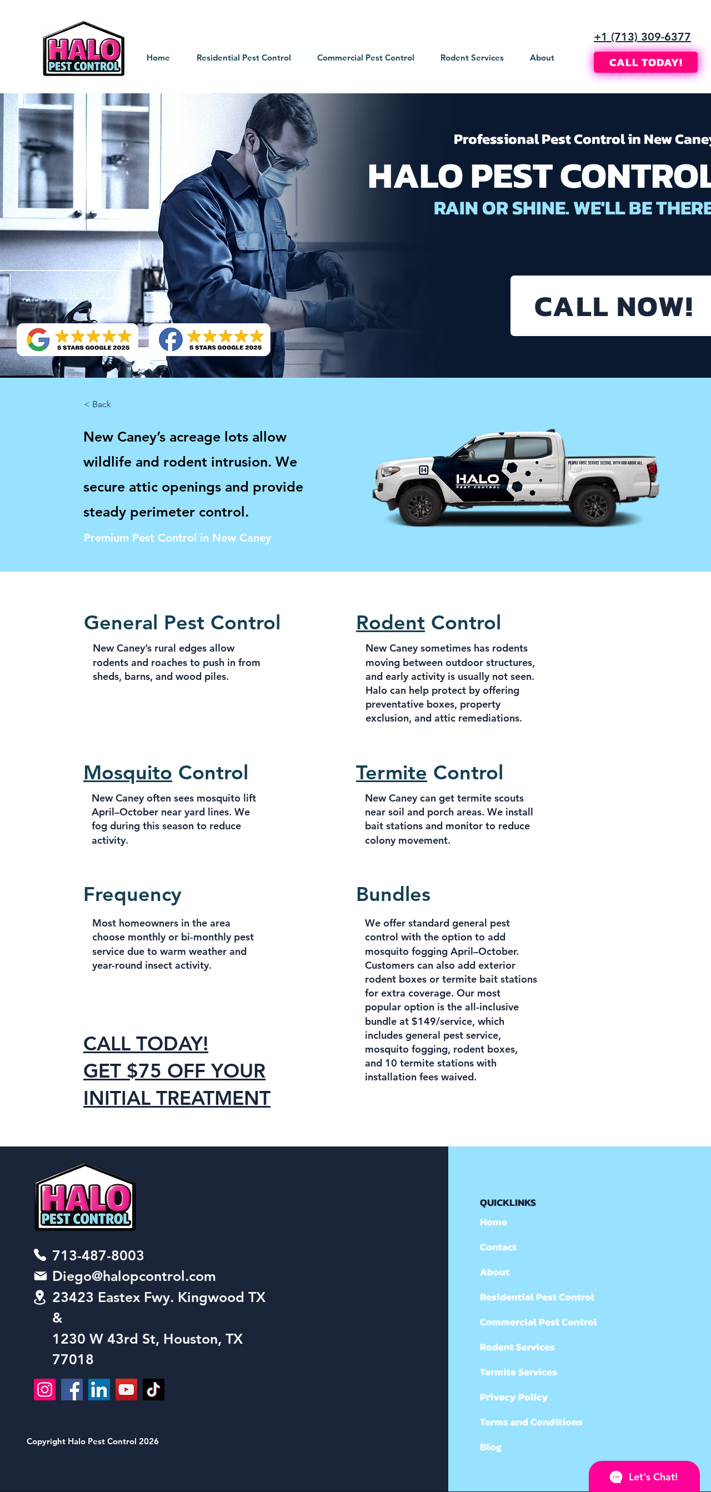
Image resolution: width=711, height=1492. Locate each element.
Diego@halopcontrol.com (134, 1276)
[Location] (40, 1297)
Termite (391, 772)
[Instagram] (45, 1389)
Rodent (390, 622)
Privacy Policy (514, 1396)
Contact (498, 1246)
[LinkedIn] (99, 1389)
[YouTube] (126, 1389)
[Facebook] (72, 1389)
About (494, 1271)
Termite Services (518, 1371)
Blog (491, 1446)
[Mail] (40, 1276)
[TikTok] (153, 1389)
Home (493, 1221)
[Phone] (40, 1255)
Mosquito (127, 772)
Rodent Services (517, 1346)
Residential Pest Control (519, 1296)
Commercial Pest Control (519, 1321)
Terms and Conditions (519, 1421)
